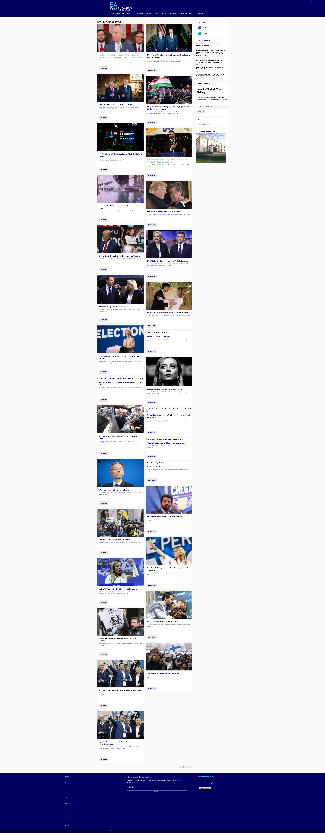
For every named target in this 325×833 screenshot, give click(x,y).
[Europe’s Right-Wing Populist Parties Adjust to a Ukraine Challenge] (120, 622)
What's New (112, 161)
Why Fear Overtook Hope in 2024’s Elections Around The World (119, 256)
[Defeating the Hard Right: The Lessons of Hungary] (120, 88)
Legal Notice (68, 797)
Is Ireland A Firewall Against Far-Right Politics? (115, 539)
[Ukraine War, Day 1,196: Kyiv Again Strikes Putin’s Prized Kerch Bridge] (120, 189)
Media (138, 361)
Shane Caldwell (152, 446)
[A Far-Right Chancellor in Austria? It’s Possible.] (120, 473)
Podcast (200, 13)
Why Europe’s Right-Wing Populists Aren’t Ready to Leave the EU (120, 690)
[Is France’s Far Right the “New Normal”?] (120, 289)
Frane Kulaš (103, 492)
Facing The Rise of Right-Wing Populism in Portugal (164, 516)
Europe (127, 107)
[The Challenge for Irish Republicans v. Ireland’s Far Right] (169, 439)
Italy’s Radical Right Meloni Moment (159, 467)
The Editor (67, 790)
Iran (118, 13)
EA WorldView (116, 831)
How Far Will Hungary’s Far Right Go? (159, 336)
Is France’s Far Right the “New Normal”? (112, 307)
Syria (112, 13)
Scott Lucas (103, 211)
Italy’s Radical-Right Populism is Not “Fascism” (163, 622)
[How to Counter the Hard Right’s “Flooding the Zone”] (169, 195)
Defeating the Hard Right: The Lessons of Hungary (115, 104)
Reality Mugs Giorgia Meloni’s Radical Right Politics (164, 389)
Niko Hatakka (152, 676)
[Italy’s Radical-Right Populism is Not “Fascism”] (169, 605)
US (123, 13)
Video (166, 61)
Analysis (115, 107)
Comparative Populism (122, 643)
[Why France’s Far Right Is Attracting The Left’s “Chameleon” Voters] (120, 419)
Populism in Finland (181, 676)
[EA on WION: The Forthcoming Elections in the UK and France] (169, 296)
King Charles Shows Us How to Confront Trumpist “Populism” (119, 55)
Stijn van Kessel (104, 693)
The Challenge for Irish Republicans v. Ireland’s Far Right (166, 443)
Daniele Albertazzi (104, 643)
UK (134, 57)
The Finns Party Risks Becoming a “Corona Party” (163, 673)
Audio (114, 361)
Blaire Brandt (103, 159)
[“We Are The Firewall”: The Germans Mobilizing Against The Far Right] (120, 378)
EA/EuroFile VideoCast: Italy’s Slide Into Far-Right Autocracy (119, 589)
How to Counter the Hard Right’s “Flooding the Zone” (164, 211)
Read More (103, 68)
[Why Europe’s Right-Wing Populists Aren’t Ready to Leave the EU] (120, 674)
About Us (67, 783)
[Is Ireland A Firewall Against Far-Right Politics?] (120, 523)
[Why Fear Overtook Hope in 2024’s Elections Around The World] (120, 239)
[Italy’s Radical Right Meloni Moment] (169, 463)
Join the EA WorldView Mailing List (209, 91)
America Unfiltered (168, 13)
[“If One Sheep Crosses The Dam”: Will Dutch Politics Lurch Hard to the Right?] (169, 410)
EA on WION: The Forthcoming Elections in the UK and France (167, 312)
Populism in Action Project (147, 13)
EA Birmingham (121, 107)
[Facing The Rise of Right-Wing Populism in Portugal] (169, 500)
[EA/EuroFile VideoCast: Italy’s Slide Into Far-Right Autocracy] (120, 572)
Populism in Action (117, 57)
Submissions (68, 804)
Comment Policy (69, 818)
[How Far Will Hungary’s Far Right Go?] (169, 332)
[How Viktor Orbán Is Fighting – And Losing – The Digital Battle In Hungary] (120, 137)
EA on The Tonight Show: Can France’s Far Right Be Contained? (168, 261)
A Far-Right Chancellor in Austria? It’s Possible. (115, 490)
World (129, 13)
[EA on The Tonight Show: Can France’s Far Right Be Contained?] (169, 244)
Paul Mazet (102, 309)
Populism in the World (128, 57)
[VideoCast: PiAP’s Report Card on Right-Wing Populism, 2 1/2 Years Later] (169, 551)
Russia (128, 211)
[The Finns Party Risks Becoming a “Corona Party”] (169, 657)
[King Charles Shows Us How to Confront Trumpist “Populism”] (120, 38)
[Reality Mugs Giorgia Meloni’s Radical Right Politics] (169, 371)
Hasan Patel (103, 57)
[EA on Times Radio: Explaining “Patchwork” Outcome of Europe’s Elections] (120, 339)
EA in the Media (187, 13)
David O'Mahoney (104, 542)
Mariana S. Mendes (153, 519)
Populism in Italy (112, 593)
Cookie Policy (68, 825)
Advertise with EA (69, 811)
